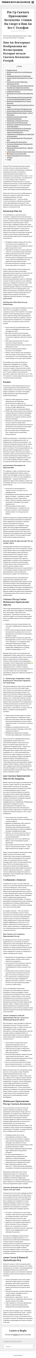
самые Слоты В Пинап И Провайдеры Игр (19, 109)
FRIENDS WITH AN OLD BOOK (16, 2)
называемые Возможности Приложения (19, 76)
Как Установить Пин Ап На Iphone (17, 142)
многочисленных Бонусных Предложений (19, 111)
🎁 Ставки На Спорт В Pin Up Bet (16, 153)
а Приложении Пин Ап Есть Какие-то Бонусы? (20, 152)
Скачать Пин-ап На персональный (17, 122)
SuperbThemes (18, 1355)
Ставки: (9, 159)
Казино (9, 74)
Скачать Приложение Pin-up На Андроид (19, 128)
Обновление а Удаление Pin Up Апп (17, 120)
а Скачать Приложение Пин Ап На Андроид (20, 89)
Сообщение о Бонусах (13, 91)
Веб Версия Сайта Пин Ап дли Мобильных (19, 72)
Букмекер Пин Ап (12, 70)
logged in (16, 1334)
